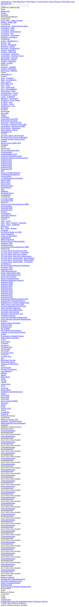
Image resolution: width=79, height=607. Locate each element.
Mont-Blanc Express (8, 360)
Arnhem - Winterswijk (8, 45)
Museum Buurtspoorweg (10, 278)
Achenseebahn (6, 206)
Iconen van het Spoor (8, 277)
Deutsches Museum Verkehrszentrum (14, 158)
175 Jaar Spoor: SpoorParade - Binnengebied (17, 258)
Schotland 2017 (6, 347)
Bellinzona (5, 226)
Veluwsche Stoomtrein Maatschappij (14, 317)
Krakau (3, 393)
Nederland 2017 (7, 295)
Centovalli (4, 230)
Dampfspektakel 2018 (9, 154)
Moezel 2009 (5, 180)
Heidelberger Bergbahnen (10, 174)
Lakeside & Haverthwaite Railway (13, 332)
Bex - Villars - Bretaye (9, 228)
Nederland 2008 (7, 282)
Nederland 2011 (7, 288)
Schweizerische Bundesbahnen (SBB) (15, 247)
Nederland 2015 (7, 293)
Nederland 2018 (7, 297)
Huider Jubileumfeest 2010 (10, 273)
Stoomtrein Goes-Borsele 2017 (12, 314)
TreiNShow (5, 117)
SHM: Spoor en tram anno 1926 (12, 304)
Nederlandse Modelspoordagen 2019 (14, 299)
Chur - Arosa (5, 85)
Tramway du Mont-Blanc (10, 364)
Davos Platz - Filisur (8, 91)
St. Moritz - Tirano (7, 104)
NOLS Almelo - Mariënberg (10, 128)
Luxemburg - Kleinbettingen (11, 32)
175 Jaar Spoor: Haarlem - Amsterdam (15, 252)
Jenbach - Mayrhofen (8, 69)
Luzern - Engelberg (8, 97)
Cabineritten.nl (6, 2)
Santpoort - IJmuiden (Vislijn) (11, 421)
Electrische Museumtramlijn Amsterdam (15, 265)
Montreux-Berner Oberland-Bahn (13, 241)
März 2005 (5, 113)
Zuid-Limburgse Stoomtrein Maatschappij (16, 319)
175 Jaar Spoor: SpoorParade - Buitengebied (17, 260)
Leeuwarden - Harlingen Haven (12, 56)
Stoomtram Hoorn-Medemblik (11, 310)
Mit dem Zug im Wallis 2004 (11, 143)
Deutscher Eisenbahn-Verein (11, 156)
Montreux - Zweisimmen (9, 98)
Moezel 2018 (5, 184)
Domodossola (6, 368)
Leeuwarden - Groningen (10, 54)
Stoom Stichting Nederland (10, 308)
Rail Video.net (6, 3)
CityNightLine (6, 264)
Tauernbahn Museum (8, 215)
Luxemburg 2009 (7, 199)
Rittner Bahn (5, 377)
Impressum (37, 601)
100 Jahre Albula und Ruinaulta (12, 136)
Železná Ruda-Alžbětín (9, 401)
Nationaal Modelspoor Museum (12, 280)
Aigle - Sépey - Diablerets (10, 225)
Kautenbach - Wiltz (8, 28)
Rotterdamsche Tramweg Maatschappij (15, 303)
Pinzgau (4, 212)
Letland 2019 (5, 384)
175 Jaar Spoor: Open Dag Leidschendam (16, 256)
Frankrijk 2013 (6, 356)
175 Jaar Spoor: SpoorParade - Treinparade (17, 262)
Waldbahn (4, 191)
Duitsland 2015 (6, 163)
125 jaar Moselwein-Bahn (10, 150)
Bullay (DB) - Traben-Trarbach (12, 20)
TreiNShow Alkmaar (8, 316)
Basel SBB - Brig (7, 84)
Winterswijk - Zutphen (9, 59)
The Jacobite (5, 349)
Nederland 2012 (7, 290)
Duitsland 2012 (6, 160)
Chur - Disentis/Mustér (9, 89)
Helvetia (4, 141)
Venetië (3, 381)
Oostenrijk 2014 (6, 210)
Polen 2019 (5, 397)
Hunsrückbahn (6, 176)
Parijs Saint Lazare (8, 362)
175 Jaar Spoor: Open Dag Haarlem (14, 254)
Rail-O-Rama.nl (55, 2)
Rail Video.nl (32, 2)
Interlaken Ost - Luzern (9, 95)
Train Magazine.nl (19, 2)
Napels (3, 375)
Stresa (3, 379)
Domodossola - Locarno (9, 93)
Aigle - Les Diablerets (9, 80)
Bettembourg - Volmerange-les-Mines (14, 26)
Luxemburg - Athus (8, 30)
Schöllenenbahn (7, 245)
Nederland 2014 (7, 291)
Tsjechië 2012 (6, 408)
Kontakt (3, 601)
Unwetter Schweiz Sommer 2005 (13, 139)
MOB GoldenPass (7, 239)
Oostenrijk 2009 (6, 208)
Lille (2, 358)
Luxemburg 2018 (7, 200)
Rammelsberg (6, 187)
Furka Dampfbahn (7, 234)
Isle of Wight (5, 329)
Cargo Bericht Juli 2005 (9, 119)
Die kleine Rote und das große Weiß (14, 137)
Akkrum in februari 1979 (9, 419)
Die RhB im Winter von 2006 (11, 232)
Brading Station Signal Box (11, 323)
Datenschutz (11, 601)
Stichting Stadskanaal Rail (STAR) (13, 306)
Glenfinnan (5, 345)
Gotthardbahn (6, 238)
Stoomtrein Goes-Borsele (10, 312)
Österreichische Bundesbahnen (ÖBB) (15, 204)
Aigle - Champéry (7, 78)
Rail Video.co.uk (68, 2)
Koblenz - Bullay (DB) (9, 22)
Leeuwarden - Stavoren (9, 58)
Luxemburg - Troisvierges (10, 35)
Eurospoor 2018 (7, 269)
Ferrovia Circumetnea (9, 369)
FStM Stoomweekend (9, 271)
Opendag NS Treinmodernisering (13, 301)
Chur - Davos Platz (8, 87)
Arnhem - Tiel (6, 43)
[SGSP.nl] (6, 600)
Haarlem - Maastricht (8, 50)
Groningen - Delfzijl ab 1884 (11, 123)
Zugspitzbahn (6, 195)
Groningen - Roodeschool (10, 48)
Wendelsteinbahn (7, 193)
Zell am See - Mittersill (9, 71)
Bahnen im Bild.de (7, 577)
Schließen (4, 15)
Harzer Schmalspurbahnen (10, 173)
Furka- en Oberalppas (9, 236)
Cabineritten (5, 412)
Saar (2, 189)
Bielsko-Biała (6, 390)
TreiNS (3, 115)
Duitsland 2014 (6, 161)
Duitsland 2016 (6, 165)
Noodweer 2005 (7, 243)
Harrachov (4, 403)
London (3, 334)
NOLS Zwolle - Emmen (9, 130)
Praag (3, 406)
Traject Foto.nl (43, 2)
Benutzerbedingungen (24, 601)
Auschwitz (4, 388)
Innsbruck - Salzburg (8, 67)
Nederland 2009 (7, 284)
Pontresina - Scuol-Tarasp (10, 100)
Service (3, 13)
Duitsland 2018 (6, 167)
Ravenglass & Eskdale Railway (12, 336)
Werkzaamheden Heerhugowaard (13, 423)
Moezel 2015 (5, 182)
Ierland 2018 (5, 342)
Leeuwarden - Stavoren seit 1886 (13, 126)
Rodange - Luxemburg (9, 37)
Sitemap (44, 601)
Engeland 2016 (6, 325)
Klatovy (3, 405)
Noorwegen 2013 (7, 353)
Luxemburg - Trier (7, 33)
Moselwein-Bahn (7, 186)
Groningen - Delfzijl (8, 46)
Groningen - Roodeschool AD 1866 (13, 124)
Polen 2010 (5, 395)
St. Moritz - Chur (7, 102)
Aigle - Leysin (6, 82)
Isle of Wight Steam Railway (11, 330)
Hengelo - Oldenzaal (8, 52)
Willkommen (5, 11)
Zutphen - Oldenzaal (8, 61)
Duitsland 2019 (6, 169)
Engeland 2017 (6, 327)
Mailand (4, 373)
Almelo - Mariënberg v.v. (9, 41)
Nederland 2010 (7, 286)
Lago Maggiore (6, 371)
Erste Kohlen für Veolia (9, 121)
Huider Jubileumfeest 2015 (10, 275)
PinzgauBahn (6, 213)
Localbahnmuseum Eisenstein (12, 178)
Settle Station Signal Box (10, 338)
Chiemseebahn (6, 152)
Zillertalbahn (5, 217)
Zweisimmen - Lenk (8, 106)
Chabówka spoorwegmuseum (12, 392)
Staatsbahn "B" (6, 132)
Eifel (2, 171)
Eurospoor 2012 (7, 267)
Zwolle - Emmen (7, 63)
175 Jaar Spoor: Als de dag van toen (14, 251)
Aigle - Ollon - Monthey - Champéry (13, 223)
